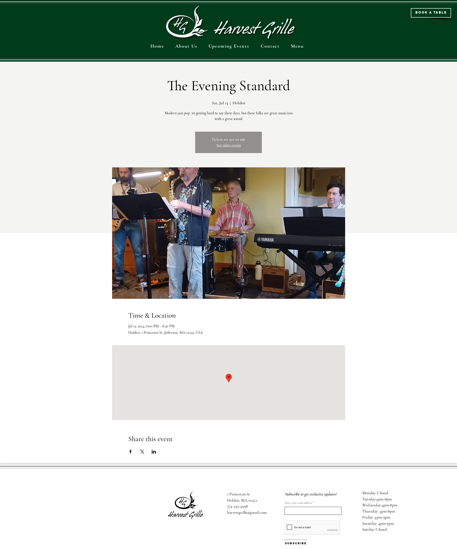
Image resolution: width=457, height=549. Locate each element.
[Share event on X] (142, 452)
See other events (228, 145)
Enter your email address (298, 502)
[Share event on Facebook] (130, 452)
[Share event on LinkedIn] (154, 452)
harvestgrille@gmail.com (247, 512)
